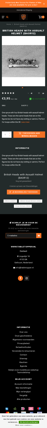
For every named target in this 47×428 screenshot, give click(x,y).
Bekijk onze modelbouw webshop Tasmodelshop (24, 371)
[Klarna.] (31, 409)
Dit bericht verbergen (29, 422)
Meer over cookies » (23, 425)
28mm (10, 201)
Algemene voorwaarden (23, 340)
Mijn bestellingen (23, 388)
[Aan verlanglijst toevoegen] (39, 93)
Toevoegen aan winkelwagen (31, 134)
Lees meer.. (25, 122)
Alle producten (23, 399)
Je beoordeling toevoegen (25, 192)
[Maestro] (39, 409)
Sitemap (23, 359)
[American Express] (7, 409)
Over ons (24, 332)
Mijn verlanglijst (23, 392)
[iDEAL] (23, 409)
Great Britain (22, 206)
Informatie (22, 148)
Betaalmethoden (23, 347)
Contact (23, 355)
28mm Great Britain (30, 201)
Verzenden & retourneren (23, 351)
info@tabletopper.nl (25, 268)
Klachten (23, 362)
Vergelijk (23, 395)
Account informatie (23, 384)
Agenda (23, 366)
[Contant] (15, 409)
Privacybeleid (23, 343)
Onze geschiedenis (23, 336)
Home (9, 24)
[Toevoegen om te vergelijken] (43, 93)
